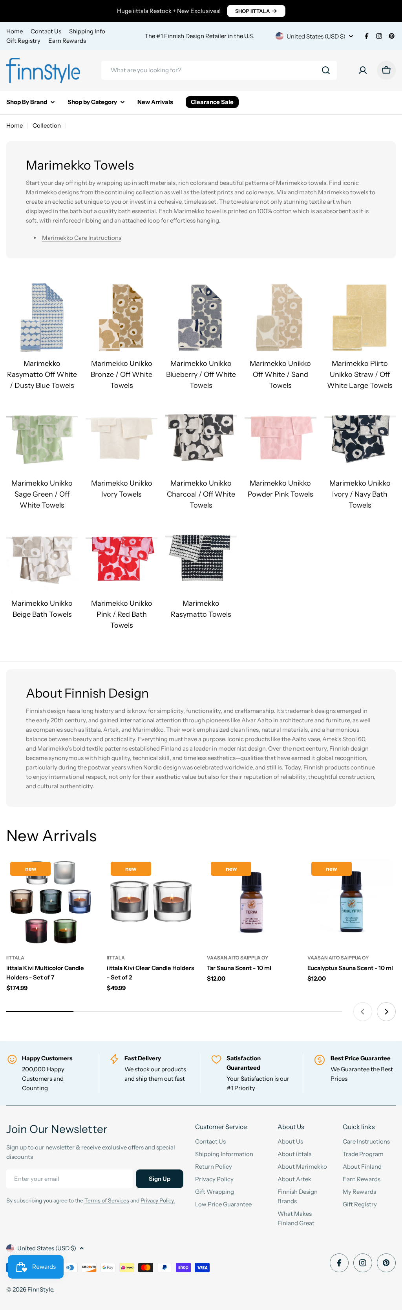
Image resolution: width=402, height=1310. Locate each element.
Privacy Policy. (158, 1200)
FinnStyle (40, 1289)
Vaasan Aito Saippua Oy (237, 958)
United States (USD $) (316, 36)
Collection (47, 125)
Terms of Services (106, 1200)
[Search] (326, 70)
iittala (15, 958)
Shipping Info (87, 31)
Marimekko (148, 729)
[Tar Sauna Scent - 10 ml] (251, 902)
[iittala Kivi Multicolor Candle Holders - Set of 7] (50, 902)
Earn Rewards (67, 40)
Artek (111, 729)
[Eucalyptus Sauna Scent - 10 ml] (351, 902)
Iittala (92, 729)
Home (14, 31)
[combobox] (219, 70)
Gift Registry (23, 40)
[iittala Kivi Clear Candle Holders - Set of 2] (151, 902)
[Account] (362, 70)
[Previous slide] (362, 1011)
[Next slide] (386, 1011)
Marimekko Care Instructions (81, 237)
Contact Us (46, 31)
